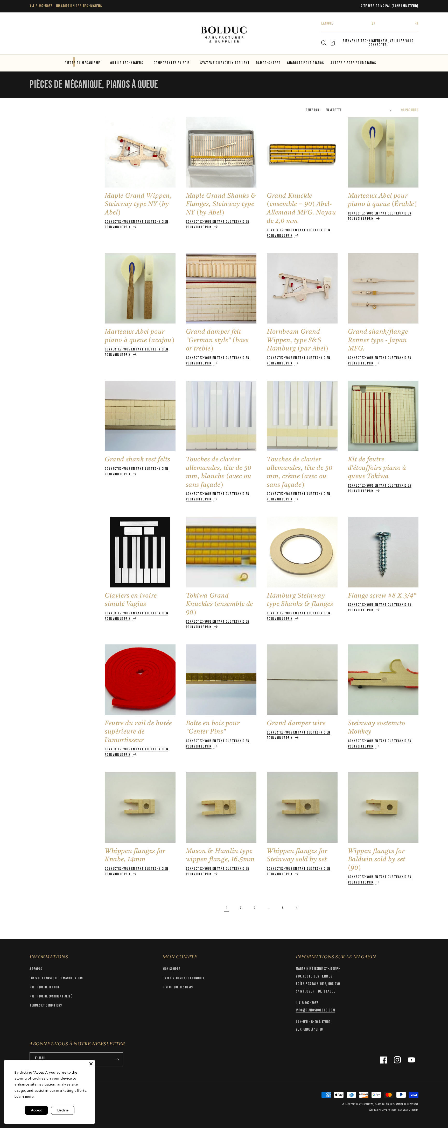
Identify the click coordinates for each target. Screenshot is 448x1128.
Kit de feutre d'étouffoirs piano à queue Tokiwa (377, 468)
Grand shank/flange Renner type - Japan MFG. (378, 340)
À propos (36, 969)
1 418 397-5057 (41, 6)
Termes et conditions (46, 1005)
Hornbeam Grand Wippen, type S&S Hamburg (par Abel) (297, 340)
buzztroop (412, 1104)
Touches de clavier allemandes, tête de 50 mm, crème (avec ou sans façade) (299, 472)
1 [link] (227, 908)
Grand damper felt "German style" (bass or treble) (217, 340)
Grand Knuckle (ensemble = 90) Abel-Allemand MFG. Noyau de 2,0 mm (301, 209)
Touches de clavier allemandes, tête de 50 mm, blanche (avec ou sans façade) (218, 472)
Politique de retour (44, 987)
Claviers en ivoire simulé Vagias (131, 600)
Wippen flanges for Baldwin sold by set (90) (376, 859)
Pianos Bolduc (382, 1104)
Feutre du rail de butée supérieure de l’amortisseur (138, 732)
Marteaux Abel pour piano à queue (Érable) (382, 200)
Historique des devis (178, 987)
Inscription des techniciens (79, 6)
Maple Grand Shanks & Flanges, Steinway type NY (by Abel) (221, 204)
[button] (35, 35)
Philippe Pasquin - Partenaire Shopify (398, 1109)
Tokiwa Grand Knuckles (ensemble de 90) (219, 604)
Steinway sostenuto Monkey (376, 727)
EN (374, 23)
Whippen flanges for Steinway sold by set (297, 855)
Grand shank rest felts (137, 459)
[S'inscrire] (117, 1059)
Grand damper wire (296, 723)
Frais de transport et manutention (56, 978)
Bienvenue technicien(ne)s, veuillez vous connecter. (378, 43)
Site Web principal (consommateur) (389, 6)
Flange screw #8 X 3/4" (382, 596)
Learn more (24, 1096)
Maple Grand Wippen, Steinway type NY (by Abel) (138, 204)
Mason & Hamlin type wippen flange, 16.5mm (220, 855)
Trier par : (312, 110)
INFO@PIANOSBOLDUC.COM (315, 1010)
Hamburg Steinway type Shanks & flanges (300, 600)
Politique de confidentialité (51, 996)
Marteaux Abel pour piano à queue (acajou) (139, 336)
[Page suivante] (296, 908)
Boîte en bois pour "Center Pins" (213, 727)
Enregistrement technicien (183, 978)
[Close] (91, 1063)
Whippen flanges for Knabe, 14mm (135, 855)
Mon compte (171, 969)
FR (416, 23)
